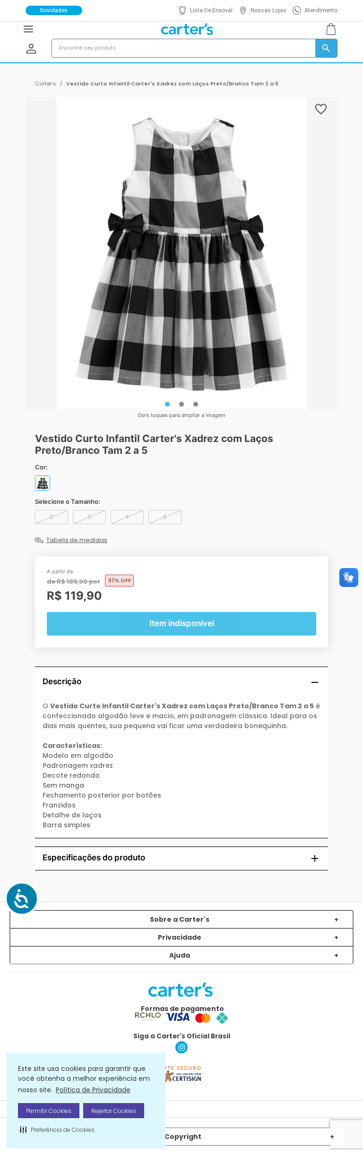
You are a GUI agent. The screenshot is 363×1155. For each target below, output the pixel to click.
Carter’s (45, 83)
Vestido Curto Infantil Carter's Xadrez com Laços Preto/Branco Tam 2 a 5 (172, 83)
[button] (57, 1129)
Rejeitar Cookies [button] (113, 1111)
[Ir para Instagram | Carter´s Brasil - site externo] (181, 1050)
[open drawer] (28, 29)
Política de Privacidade (93, 1090)
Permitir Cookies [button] (48, 1111)
